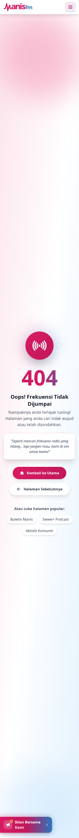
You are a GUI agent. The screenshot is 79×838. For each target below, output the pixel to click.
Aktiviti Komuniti (39, 530)
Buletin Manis (21, 519)
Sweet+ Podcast (56, 519)
